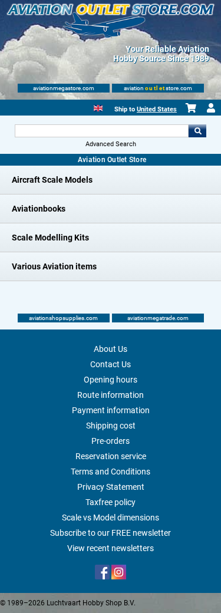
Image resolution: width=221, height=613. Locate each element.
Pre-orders (110, 441)
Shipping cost (111, 425)
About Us (110, 349)
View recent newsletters (110, 548)
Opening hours (110, 379)
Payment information (111, 410)
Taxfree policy (110, 502)
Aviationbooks (38, 208)
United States (157, 109)
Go (197, 130)
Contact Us (110, 364)
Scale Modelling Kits (50, 237)
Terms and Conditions (110, 471)
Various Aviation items (54, 266)
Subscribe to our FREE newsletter (110, 533)
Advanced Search (110, 144)
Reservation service (110, 456)
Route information (110, 395)
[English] (98, 107)
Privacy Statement (110, 487)
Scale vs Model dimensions (110, 517)
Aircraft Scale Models (52, 179)
